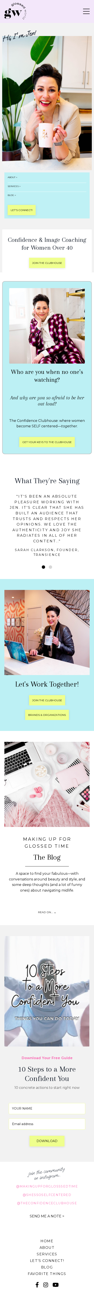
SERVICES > (14, 186)
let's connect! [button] (22, 210)
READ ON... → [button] (47, 890)
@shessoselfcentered (47, 1172)
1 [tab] (43, 545)
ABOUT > (12, 177)
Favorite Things (47, 1251)
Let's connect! (47, 1238)
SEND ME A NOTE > (47, 1194)
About (47, 1225)
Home (46, 1219)
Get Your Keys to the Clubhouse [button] (47, 442)
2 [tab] (50, 545)
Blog (47, 1245)
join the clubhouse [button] (47, 263)
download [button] (47, 1119)
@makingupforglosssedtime (47, 1164)
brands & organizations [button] (47, 692)
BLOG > (12, 195)
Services (47, 1232)
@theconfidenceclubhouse (47, 1181)
